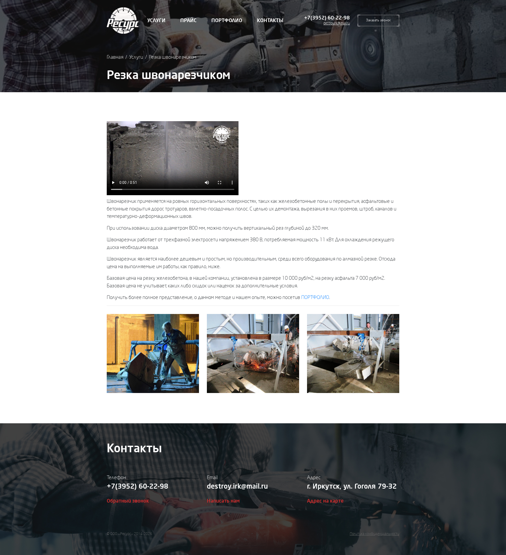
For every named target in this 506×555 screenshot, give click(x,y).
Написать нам (223, 501)
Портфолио (226, 20)
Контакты (270, 20)
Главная (115, 57)
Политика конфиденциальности (374, 534)
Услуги (156, 20)
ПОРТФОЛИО (315, 297)
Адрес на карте (325, 501)
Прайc (188, 20)
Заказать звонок (378, 20)
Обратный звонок (128, 501)
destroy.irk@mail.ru (336, 23)
